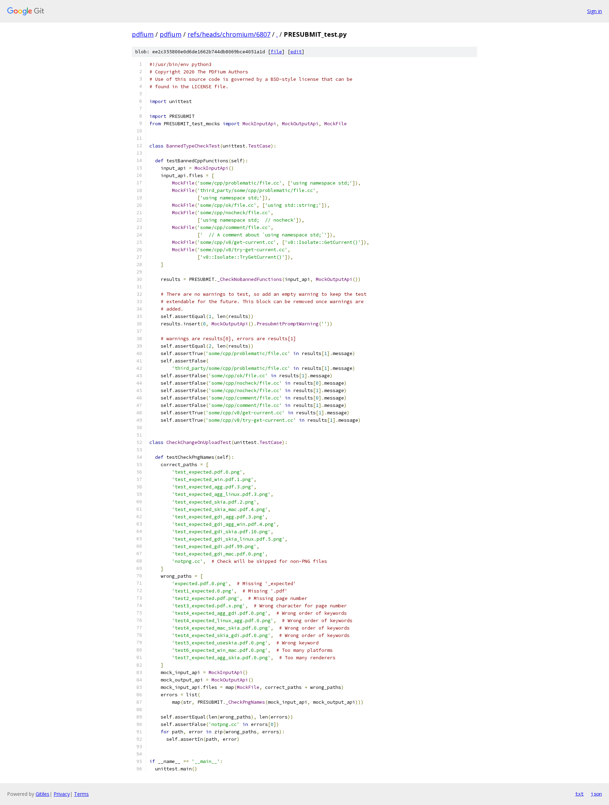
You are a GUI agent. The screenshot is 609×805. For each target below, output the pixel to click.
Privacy (62, 794)
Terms (81, 794)
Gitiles (42, 794)
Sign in (594, 11)
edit (296, 52)
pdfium (143, 34)
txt (579, 794)
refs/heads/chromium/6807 (228, 34)
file (276, 52)
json (596, 794)
